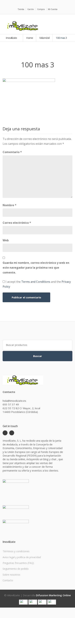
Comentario (12, 152)
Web (6, 240)
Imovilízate (11, 37)
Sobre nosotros (11, 574)
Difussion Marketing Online (53, 595)
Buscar (37, 356)
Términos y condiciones (16, 551)
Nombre (9, 205)
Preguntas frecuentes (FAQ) (18, 563)
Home (29, 37)
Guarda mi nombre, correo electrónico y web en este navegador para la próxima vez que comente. (36, 267)
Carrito (30, 9)
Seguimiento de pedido (16, 568)
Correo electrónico (17, 223)
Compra (41, 9)
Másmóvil (44, 37)
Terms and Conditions (35, 282)
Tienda (21, 9)
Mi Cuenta (52, 9)
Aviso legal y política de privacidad (22, 557)
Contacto (8, 580)
